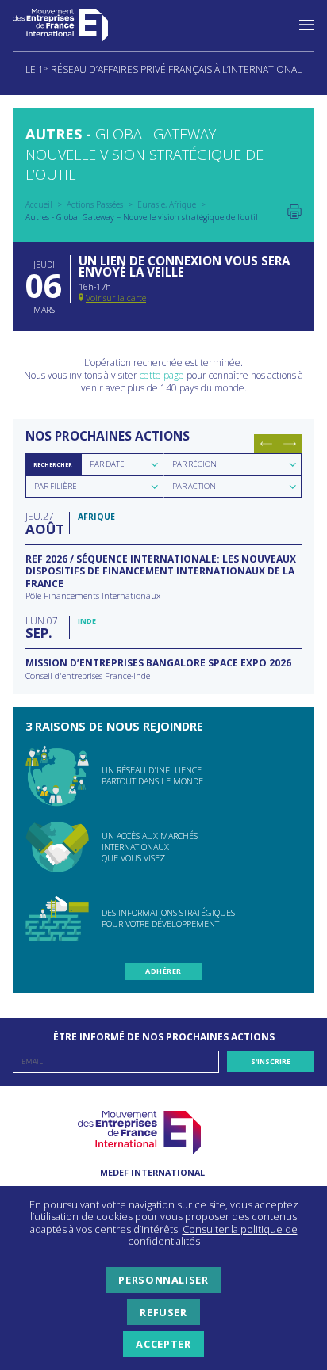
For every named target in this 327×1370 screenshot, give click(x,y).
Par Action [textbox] (194, 486)
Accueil (38, 204)
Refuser (163, 1312)
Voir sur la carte (116, 297)
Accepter (163, 1344)
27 (43, 522)
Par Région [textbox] (194, 464)
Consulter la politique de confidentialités (213, 1235)
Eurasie (151, 204)
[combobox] (122, 464)
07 (41, 627)
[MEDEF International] (76, 25)
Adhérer (163, 971)
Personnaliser (163, 1280)
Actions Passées (95, 204)
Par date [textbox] (107, 464)
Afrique (182, 204)
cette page (162, 375)
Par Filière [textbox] (55, 486)
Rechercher (52, 464)
